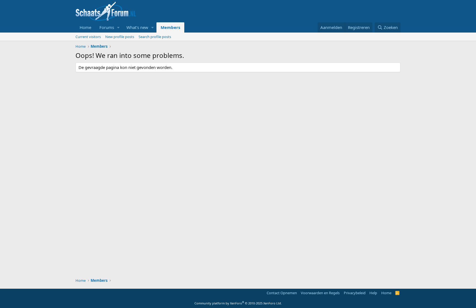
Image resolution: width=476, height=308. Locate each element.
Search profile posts (155, 36)
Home (85, 27)
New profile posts (119, 36)
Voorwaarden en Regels (320, 292)
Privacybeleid (355, 292)
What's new (137, 27)
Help (373, 292)
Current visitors (88, 36)
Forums (106, 27)
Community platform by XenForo (238, 303)
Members (170, 27)
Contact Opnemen (282, 292)
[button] (118, 27)
